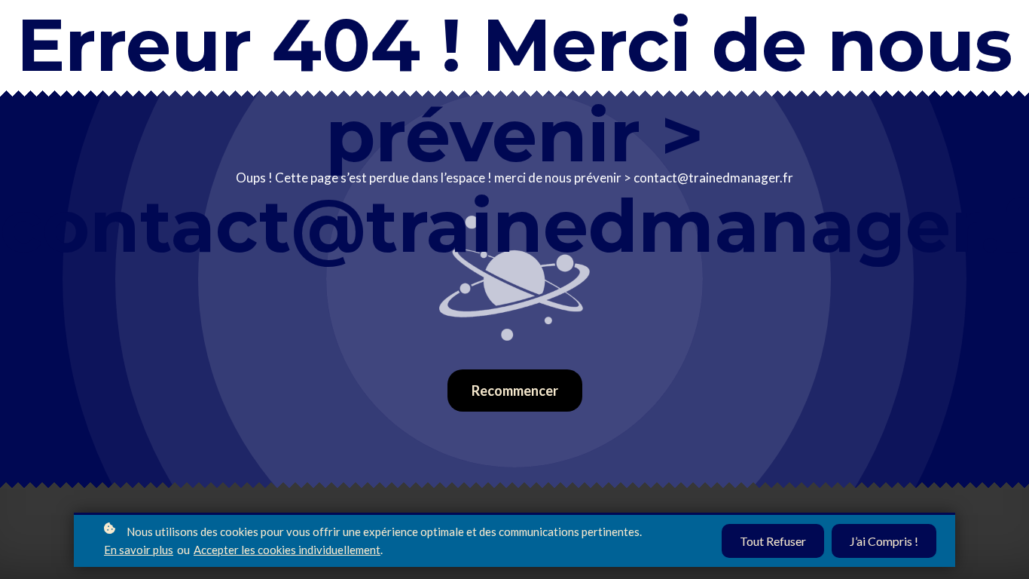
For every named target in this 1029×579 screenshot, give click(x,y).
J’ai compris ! (884, 541)
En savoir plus (138, 549)
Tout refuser (773, 541)
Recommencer (515, 390)
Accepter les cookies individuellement (287, 549)
